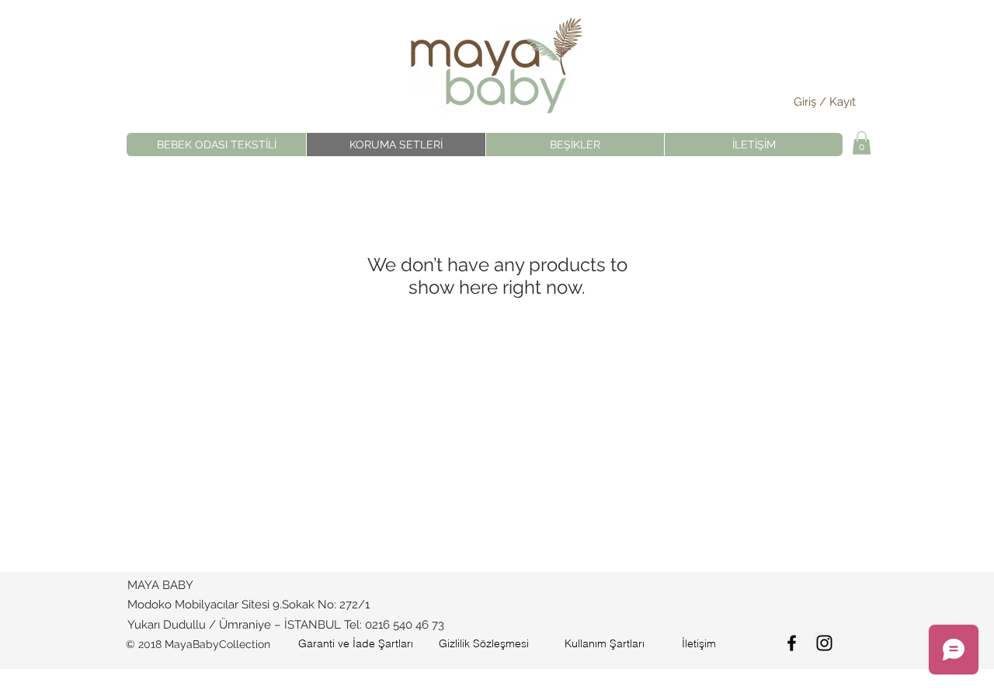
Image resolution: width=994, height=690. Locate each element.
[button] (861, 143)
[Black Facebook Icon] (791, 642)
